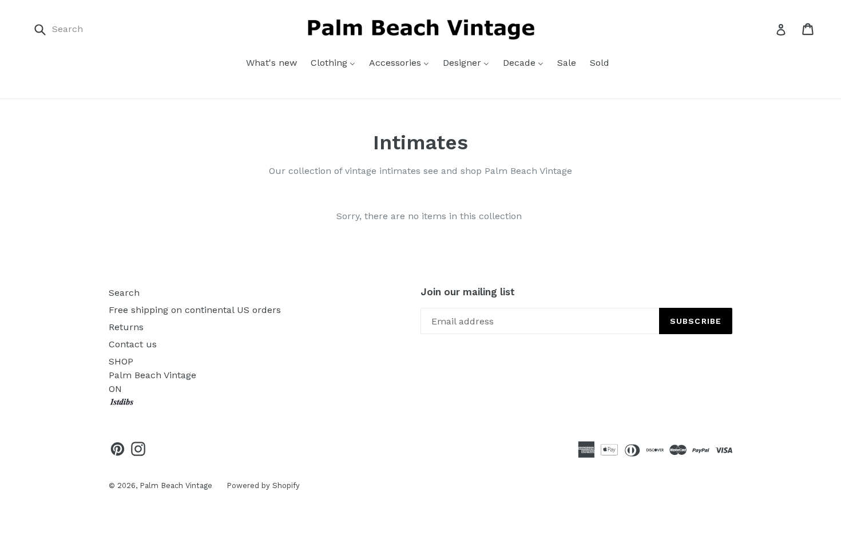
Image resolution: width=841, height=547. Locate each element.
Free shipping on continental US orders (195, 309)
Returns (126, 327)
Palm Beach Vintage (176, 485)
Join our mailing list (467, 292)
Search (124, 292)
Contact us (133, 344)
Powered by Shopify (263, 485)
